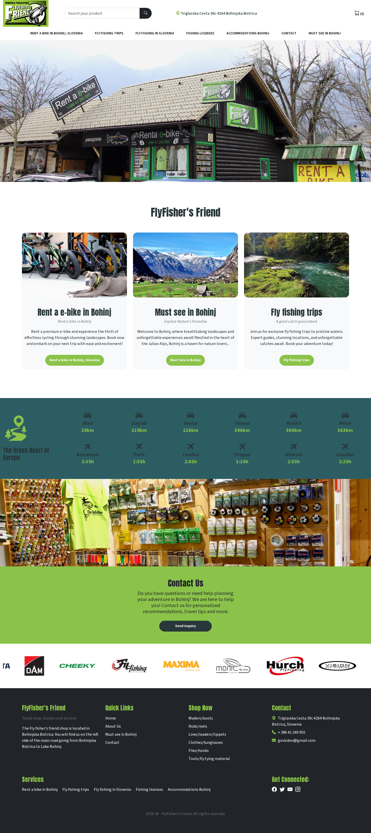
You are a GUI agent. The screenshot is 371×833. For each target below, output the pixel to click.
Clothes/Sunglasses (206, 742)
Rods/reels (198, 726)
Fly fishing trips (109, 33)
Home (110, 718)
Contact (289, 33)
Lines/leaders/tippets (207, 734)
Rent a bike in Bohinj (40, 789)
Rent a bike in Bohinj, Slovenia (56, 33)
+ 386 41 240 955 (291, 732)
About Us (113, 726)
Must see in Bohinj (121, 734)
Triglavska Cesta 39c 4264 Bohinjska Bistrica (218, 13)
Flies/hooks (199, 750)
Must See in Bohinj (325, 33)
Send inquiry (185, 626)
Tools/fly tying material (209, 758)
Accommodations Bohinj (247, 33)
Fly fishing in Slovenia (155, 33)
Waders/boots (201, 718)
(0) (361, 13)
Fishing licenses (200, 33)
